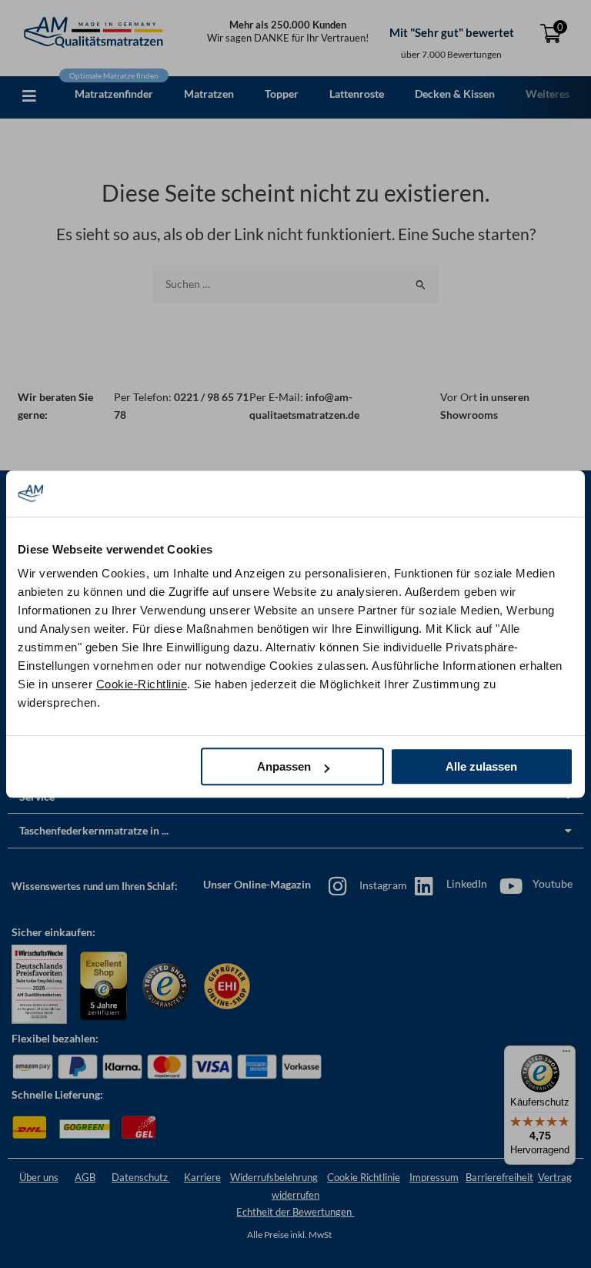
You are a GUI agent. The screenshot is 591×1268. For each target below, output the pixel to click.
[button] (29, 96)
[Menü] (566, 1055)
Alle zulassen (481, 766)
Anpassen (284, 766)
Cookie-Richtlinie (142, 684)
